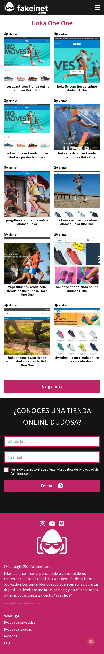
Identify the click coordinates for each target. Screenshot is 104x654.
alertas (12, 34)
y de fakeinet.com (55, 471)
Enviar (46, 485)
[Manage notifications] (91, 641)
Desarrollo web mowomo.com (24, 603)
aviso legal (48, 469)
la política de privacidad (76, 469)
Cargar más (52, 386)
